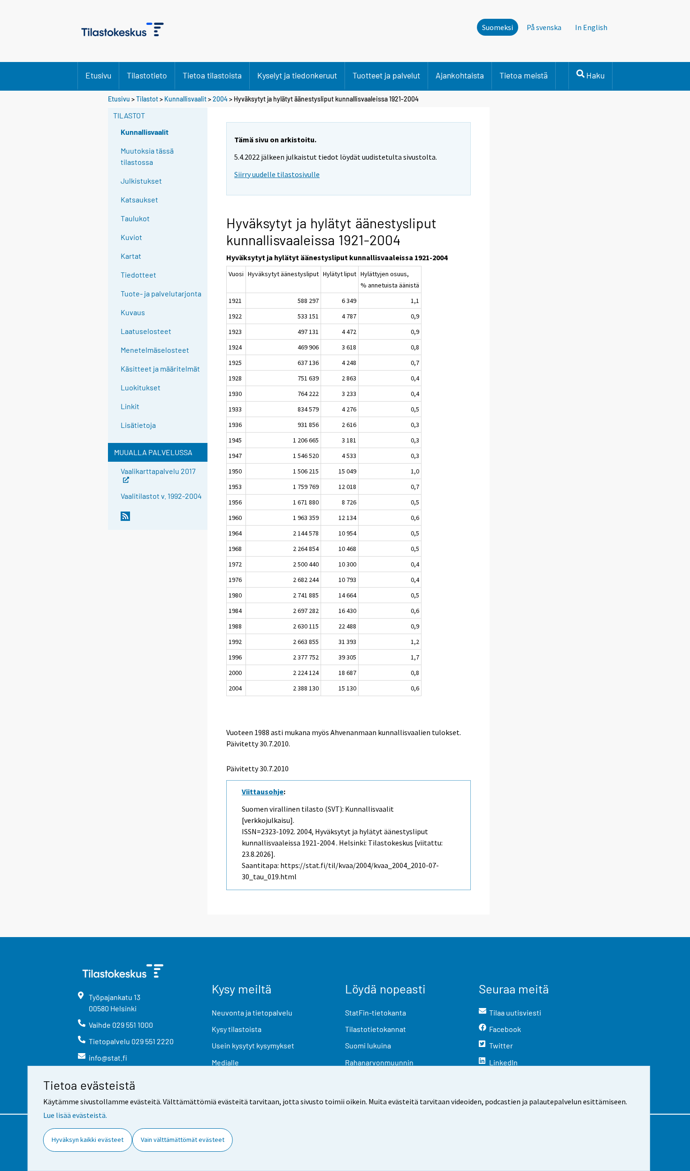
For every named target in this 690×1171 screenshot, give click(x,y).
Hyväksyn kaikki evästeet (87, 1139)
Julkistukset (141, 180)
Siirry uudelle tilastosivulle (277, 174)
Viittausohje (263, 791)
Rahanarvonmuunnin (379, 1062)
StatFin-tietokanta (375, 1012)
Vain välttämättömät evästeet (182, 1139)
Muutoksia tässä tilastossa (147, 156)
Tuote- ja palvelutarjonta (161, 293)
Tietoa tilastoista (212, 75)
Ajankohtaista (460, 75)
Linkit (130, 406)
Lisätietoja (138, 424)
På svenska (544, 27)
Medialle (225, 1062)
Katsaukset (139, 199)
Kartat (131, 255)
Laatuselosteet (146, 330)
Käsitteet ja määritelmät (160, 368)
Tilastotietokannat (375, 1028)
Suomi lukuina (368, 1045)
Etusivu (98, 75)
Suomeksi (497, 27)
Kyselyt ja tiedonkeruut (297, 75)
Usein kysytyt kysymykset (253, 1045)
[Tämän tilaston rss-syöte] (162, 520)
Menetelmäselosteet (155, 349)
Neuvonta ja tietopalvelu (252, 1012)
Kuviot (131, 237)
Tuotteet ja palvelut (386, 75)
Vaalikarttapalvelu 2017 (158, 470)
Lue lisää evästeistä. (75, 1115)
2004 (220, 99)
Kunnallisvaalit (185, 99)
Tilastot (147, 99)
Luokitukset (141, 387)
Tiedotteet (138, 274)
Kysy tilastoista (236, 1028)
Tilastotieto (147, 75)
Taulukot (135, 218)
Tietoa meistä (523, 75)
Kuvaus (133, 312)
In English (591, 27)
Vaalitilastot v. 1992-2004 (161, 495)
